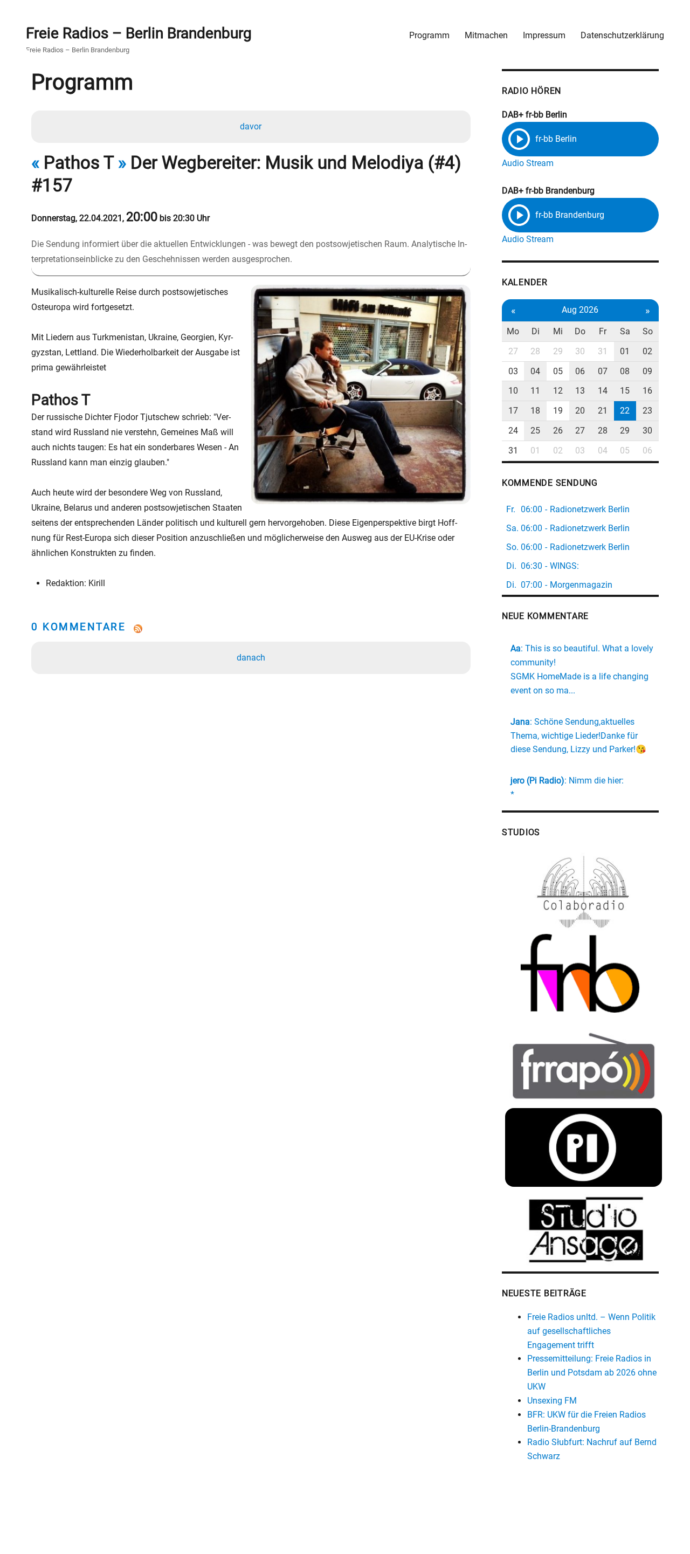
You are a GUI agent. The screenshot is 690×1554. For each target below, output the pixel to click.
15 (625, 391)
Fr (602, 331)
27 (513, 351)
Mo (513, 331)
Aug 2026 (580, 310)
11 (535, 391)
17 (513, 410)
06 (580, 371)
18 (535, 410)
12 (558, 391)
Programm (429, 35)
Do (580, 331)
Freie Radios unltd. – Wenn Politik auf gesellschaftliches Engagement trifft (591, 1331)
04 (535, 371)
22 (625, 410)
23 (647, 410)
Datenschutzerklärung (622, 35)
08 (625, 371)
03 (513, 371)
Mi (558, 331)
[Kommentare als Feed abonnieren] (251, 628)
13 (580, 391)
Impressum (544, 35)
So (648, 331)
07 (603, 371)
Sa (625, 331)
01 (625, 351)
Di (536, 331)
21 (603, 410)
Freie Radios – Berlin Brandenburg (139, 33)
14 (603, 391)
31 (603, 351)
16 (647, 391)
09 (647, 371)
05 (558, 371)
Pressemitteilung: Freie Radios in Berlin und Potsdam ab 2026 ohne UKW (592, 1372)
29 (558, 351)
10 (513, 391)
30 (580, 351)
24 (513, 430)
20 (580, 410)
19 (558, 410)
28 (535, 351)
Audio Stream (528, 163)
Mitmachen (486, 35)
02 (647, 351)
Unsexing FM (552, 1400)
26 (558, 430)
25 (535, 430)
